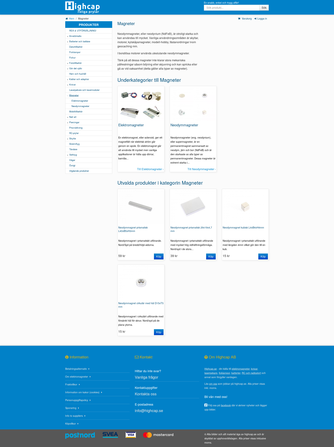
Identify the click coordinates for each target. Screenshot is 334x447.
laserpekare (210, 373)
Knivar (72, 84)
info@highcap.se (149, 410)
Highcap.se (210, 368)
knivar (254, 368)
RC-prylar (74, 133)
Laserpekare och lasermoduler (84, 90)
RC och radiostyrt (251, 373)
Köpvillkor (70, 423)
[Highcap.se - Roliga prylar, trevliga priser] (88, 7)
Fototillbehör (75, 63)
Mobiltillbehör (75, 111)
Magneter (74, 95)
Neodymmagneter (80, 106)
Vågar (72, 160)
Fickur (72, 57)
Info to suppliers (74, 415)
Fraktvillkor (71, 384)
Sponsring (70, 408)
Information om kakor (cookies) (82, 392)
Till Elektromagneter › (150, 169)
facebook (226, 405)
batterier (235, 373)
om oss (213, 383)
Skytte (72, 138)
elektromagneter (241, 368)
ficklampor (224, 373)
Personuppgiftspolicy (76, 400)
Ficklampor (74, 52)
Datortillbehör (75, 46)
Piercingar (74, 122)
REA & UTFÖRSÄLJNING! (82, 30)
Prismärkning (75, 127)
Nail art (72, 116)
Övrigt (72, 165)
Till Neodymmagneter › (202, 169)
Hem (71, 18)
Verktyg (73, 154)
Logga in (262, 18)
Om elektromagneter (76, 376)
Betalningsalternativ (76, 368)
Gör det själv (75, 68)
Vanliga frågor (146, 377)
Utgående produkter (79, 170)
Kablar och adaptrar (79, 79)
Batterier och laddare (79, 41)
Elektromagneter (79, 100)
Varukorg (246, 18)
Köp (158, 256)
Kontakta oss (146, 393)
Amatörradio (75, 36)
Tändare (73, 149)
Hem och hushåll (77, 73)
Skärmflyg (74, 143)
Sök (264, 8)
